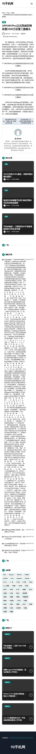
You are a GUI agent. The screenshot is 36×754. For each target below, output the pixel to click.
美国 (18, 604)
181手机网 (12, 738)
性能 (5, 593)
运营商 (19, 608)
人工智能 (6, 586)
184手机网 (18, 738)
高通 (5, 611)
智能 (18, 597)
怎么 (31, 589)
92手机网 (7, 3)
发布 (12, 589)
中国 (25, 582)
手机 (12, 593)
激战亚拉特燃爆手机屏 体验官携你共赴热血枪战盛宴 (17, 201)
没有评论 (23, 33)
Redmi (27, 578)
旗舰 (12, 597)
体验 (14, 586)
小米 (18, 589)
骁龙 (26, 608)
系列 (12, 604)
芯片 (24, 604)
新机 (5, 597)
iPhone (20, 574)
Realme (20, 578)
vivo (5, 582)
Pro (13, 578)
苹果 (31, 604)
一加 (12, 582)
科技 (5, 604)
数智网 (25, 593)
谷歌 (12, 608)
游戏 (26, 600)
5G (5, 574)
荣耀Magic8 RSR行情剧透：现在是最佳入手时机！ (14, 531)
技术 (18, 593)
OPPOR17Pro (14, 36)
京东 (31, 582)
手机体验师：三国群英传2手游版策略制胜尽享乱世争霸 (17, 227)
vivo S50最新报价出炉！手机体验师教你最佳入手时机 (14, 544)
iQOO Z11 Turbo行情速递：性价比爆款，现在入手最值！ (15, 551)
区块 (27, 586)
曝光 (5, 600)
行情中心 (7, 634)
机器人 (12, 600)
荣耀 (5, 608)
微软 (24, 589)
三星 (18, 582)
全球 (20, 586)
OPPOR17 (6, 36)
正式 (19, 600)
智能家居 (25, 597)
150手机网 (25, 738)
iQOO (27, 574)
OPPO (6, 578)
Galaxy (12, 574)
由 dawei (7, 33)
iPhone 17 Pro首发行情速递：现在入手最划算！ (15, 537)
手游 (4, 22)
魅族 (12, 611)
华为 (5, 589)
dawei (19, 139)
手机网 (31, 738)
